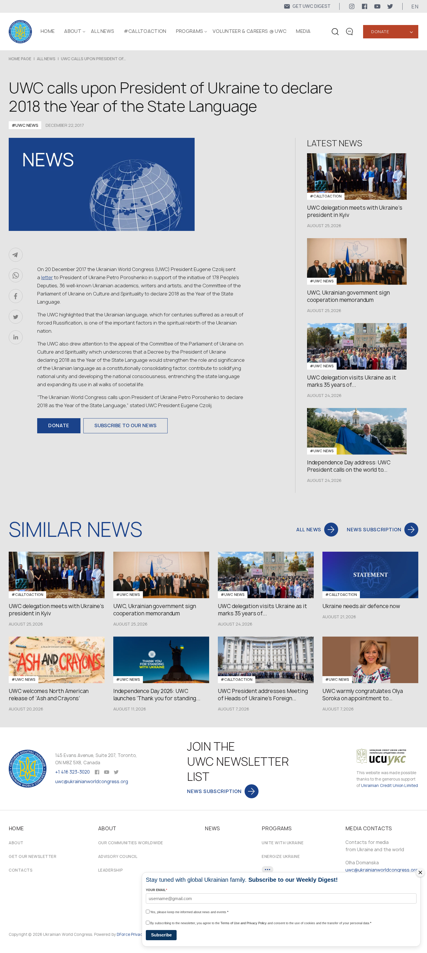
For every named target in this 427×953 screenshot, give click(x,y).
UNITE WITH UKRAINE (283, 842)
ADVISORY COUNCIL (117, 856)
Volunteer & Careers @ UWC (249, 31)
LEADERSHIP (110, 870)
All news (102, 31)
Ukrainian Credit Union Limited (389, 785)
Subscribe (161, 934)
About (16, 842)
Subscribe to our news (125, 425)
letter (47, 277)
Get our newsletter (32, 856)
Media (303, 31)
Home (48, 31)
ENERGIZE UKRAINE (281, 856)
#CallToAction (145, 31)
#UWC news (25, 125)
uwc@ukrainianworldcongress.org (91, 782)
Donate (380, 31)
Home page (20, 58)
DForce (123, 934)
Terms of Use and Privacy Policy (243, 923)
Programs (189, 31)
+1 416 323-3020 (72, 772)
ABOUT (72, 31)
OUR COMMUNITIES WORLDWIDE (130, 842)
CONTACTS (21, 870)
